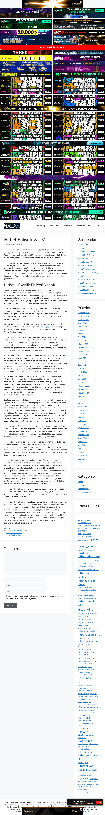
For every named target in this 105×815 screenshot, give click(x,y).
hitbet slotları (91, 715)
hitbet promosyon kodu (86, 704)
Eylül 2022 (82, 424)
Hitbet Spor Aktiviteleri (14, 533)
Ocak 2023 (82, 410)
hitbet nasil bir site (85, 675)
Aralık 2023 (82, 372)
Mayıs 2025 (82, 323)
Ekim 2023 (82, 379)
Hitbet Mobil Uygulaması (86, 669)
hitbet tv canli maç (86, 735)
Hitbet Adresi (83, 245)
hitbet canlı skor (93, 787)
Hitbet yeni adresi (85, 749)
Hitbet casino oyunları (87, 590)
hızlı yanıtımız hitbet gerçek (85, 775)
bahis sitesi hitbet (84, 523)
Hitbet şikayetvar (87, 769)
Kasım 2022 (82, 417)
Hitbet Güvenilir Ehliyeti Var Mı (16, 531)
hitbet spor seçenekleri (85, 726)
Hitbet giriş (44, 327)
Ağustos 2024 (83, 344)
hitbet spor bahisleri (85, 723)
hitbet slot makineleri (84, 718)
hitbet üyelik (83, 763)
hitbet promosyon (84, 702)
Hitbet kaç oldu (86, 658)
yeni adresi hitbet (93, 784)
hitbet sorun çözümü (84, 720)
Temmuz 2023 (84, 389)
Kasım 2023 (82, 375)
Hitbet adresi (86, 547)
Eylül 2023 (82, 382)
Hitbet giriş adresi (87, 613)
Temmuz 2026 (84, 313)
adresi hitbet (84, 520)
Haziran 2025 (83, 320)
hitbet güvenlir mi (83, 644)
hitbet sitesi (82, 715)
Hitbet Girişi (83, 617)
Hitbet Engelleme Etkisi (87, 293)
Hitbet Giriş (41, 226)
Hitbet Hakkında (83, 647)
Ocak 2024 (82, 368)
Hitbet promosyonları (88, 707)
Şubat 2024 (82, 365)
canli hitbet (82, 525)
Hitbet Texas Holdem (86, 279)
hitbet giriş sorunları (84, 619)
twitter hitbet (82, 784)
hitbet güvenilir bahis (83, 638)
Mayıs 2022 (82, 438)
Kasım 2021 (82, 459)
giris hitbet (82, 531)
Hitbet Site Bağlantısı (86, 255)
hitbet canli (96, 560)
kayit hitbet (83, 778)
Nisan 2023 (82, 400)
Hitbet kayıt (83, 655)
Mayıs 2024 (82, 355)
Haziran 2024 (83, 351)
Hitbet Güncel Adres (84, 628)
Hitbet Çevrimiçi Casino (14, 535)
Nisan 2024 (82, 358)
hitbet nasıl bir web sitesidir (85, 685)
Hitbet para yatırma (87, 693)
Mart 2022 (82, 445)
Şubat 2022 (82, 449)
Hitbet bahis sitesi (89, 556)
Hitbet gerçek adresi (86, 603)
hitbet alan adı (81, 550)
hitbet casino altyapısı (85, 587)
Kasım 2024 (82, 334)
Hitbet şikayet (86, 765)
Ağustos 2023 (83, 386)
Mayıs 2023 (82, 396)
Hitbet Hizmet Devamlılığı (88, 272)
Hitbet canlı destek (85, 575)
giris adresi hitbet (94, 528)
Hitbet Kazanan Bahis (86, 262)
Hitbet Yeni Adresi (83, 226)
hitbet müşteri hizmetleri (84, 672)
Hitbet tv (83, 731)
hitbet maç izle (85, 666)
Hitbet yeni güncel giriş (89, 757)
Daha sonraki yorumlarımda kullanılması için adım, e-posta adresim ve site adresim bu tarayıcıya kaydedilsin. (35, 597)
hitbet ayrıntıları (90, 550)
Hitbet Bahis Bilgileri (86, 266)
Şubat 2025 (82, 327)
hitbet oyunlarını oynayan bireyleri (87, 792)
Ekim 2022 (82, 421)
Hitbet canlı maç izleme (86, 582)
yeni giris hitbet (83, 787)
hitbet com (81, 598)
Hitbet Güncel (83, 626)
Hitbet (96, 226)
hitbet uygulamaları (83, 744)
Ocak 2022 (82, 452)
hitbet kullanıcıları (82, 663)
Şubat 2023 (82, 407)
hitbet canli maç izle (85, 563)
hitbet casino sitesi (85, 595)
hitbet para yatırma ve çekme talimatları (88, 696)
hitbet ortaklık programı (85, 690)
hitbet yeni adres (83, 746)
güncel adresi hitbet (85, 536)
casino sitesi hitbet (94, 525)
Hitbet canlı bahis (86, 566)
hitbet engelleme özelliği (92, 598)
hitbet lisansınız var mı (94, 663)
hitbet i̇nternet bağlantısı (86, 652)
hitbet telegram (83, 728)
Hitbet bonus (85, 560)
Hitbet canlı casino (88, 569)
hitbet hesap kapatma (85, 649)
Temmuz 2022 (83, 431)
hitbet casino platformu (84, 593)
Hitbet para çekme (85, 699)
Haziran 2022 (83, 435)
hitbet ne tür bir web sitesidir (85, 688)
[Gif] (52, 108)
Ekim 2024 (82, 337)
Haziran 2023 (83, 393)
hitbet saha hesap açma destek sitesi (87, 713)
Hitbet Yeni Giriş (85, 752)
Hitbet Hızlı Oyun (85, 259)
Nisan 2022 (82, 442)
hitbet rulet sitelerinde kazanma (86, 710)
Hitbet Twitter (68, 226)
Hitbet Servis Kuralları (86, 283)
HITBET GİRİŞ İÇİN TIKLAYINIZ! (52, 47)
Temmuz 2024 (84, 348)
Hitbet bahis (83, 553)
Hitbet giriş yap (86, 622)
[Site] (26, 80)
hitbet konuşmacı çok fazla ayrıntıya (87, 661)
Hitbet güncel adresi (87, 631)
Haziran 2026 (83, 316)
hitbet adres (82, 544)
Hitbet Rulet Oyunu (85, 286)
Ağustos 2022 (83, 428)
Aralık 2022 (82, 414)
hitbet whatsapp (94, 744)
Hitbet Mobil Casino (86, 290)
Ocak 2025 (82, 330)
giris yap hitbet (84, 534)
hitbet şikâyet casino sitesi (85, 773)
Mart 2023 (82, 403)
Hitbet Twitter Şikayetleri (88, 269)
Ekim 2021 (82, 463)
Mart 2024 (82, 361)
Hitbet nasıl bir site (87, 680)
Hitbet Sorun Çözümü (86, 252)
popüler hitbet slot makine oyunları (87, 781)
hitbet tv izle (82, 738)
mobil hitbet (94, 779)
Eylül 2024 (82, 341)
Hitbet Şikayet (54, 226)
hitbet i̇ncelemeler (82, 789)
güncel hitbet (83, 540)
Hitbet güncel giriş (89, 634)
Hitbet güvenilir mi (88, 641)
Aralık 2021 (82, 456)
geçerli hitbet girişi (83, 528)
